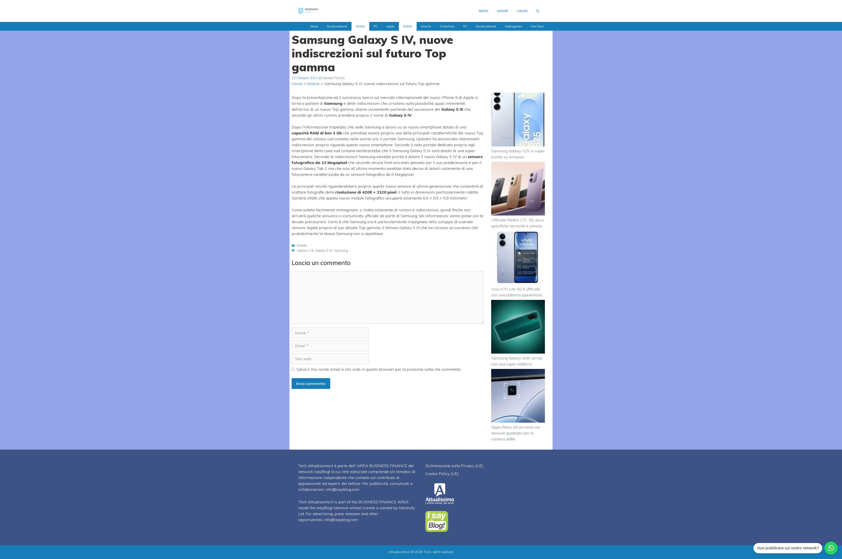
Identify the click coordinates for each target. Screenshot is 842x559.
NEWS (483, 11)
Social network (337, 26)
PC (376, 26)
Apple (390, 26)
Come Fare (447, 26)
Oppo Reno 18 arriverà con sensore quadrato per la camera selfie (515, 433)
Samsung (341, 250)
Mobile (360, 26)
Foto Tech (537, 26)
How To (426, 26)
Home (297, 83)
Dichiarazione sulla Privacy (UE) (454, 465)
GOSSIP (502, 11)
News (314, 26)
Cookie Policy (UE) (442, 473)
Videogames (513, 26)
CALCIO (522, 11)
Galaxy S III (305, 250)
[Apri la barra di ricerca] (538, 11)
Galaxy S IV (323, 250)
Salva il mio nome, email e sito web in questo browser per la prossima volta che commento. (378, 369)
